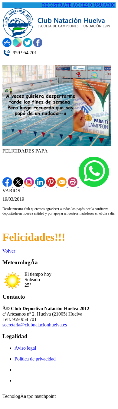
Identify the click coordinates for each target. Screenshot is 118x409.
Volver (8, 250)
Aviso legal (25, 348)
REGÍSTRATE (57, 5)
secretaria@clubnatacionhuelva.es (34, 324)
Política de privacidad (35, 358)
